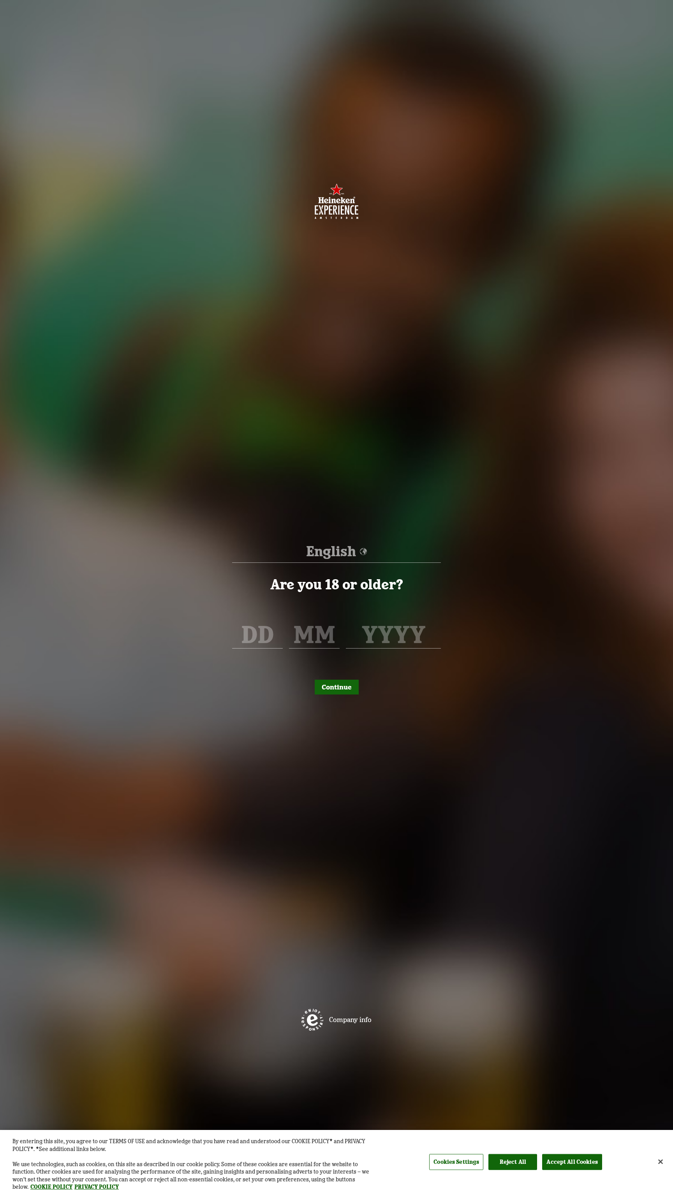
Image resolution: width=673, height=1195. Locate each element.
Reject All (513, 1161)
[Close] (660, 1161)
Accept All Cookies (571, 1161)
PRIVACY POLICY (96, 1186)
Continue (337, 687)
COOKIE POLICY (51, 1186)
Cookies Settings (456, 1161)
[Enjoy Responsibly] (312, 1020)
